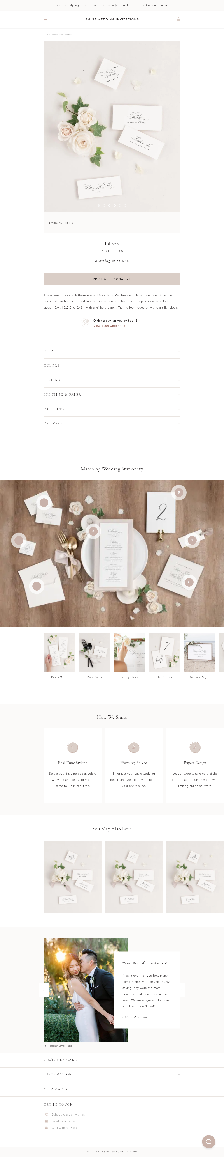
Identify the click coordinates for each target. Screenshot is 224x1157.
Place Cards (94, 677)
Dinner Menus (59, 677)
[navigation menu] (45, 19)
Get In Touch (58, 1104)
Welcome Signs (199, 677)
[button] (208, 1141)
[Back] (43, 990)
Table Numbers (164, 677)
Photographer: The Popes (57, 1046)
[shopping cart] (178, 19)
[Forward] (180, 990)
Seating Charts (129, 677)
